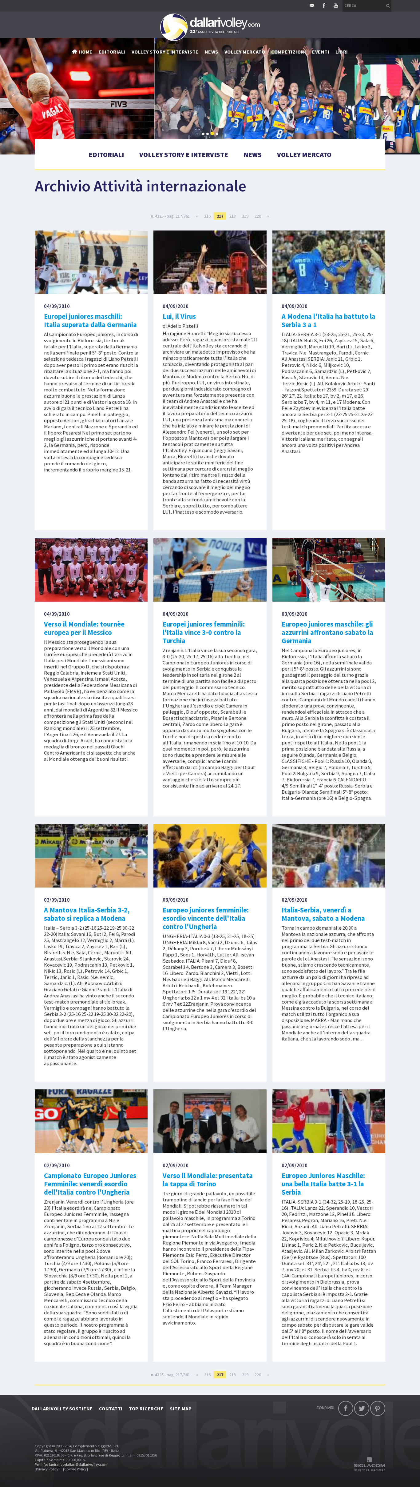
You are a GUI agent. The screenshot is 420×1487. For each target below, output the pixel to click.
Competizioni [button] (288, 52)
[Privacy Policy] (47, 1469)
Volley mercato (244, 52)
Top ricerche (146, 1408)
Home (86, 52)
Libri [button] (341, 52)
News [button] (211, 52)
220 (258, 216)
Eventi (320, 52)
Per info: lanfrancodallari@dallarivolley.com (71, 1464)
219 (245, 216)
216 (207, 216)
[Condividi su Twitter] (361, 1408)
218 (232, 216)
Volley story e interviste (165, 52)
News (253, 154)
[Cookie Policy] (75, 1469)
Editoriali (112, 52)
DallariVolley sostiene (62, 1408)
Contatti (111, 1408)
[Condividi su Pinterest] (377, 1408)
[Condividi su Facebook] (345, 1408)
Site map (181, 1408)
